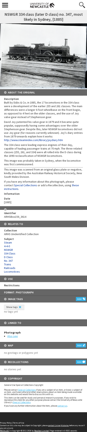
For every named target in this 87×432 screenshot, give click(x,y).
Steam (8, 242)
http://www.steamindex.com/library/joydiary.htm (33, 140)
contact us (62, 405)
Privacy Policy (6, 423)
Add (79, 298)
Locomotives (12, 271)
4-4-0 (7, 246)
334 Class (9, 253)
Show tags (12, 307)
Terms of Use (18, 423)
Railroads (9, 268)
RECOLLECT (5, 430)
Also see (12, 336)
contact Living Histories (58, 425)
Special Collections (27, 389)
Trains (7, 264)
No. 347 (8, 261)
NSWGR (8, 250)
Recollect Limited (41, 430)
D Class (8, 257)
